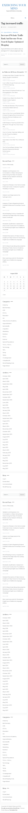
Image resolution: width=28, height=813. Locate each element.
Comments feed (7, 484)
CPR (4, 310)
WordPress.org (7, 487)
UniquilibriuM (6, 360)
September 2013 (7, 434)
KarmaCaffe (6, 326)
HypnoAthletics (8, 32)
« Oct (4, 294)
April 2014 (5, 423)
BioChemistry (6, 307)
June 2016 (5, 402)
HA (2, 32)
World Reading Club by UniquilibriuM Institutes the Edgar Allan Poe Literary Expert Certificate (13, 215)
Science (5, 339)
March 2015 (6, 413)
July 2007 (5, 466)
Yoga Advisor (6, 365)
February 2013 (7, 452)
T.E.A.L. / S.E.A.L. (7, 344)
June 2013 (5, 442)
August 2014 (6, 421)
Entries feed (6, 481)
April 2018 (5, 389)
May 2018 (5, 386)
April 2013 (5, 447)
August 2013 (6, 437)
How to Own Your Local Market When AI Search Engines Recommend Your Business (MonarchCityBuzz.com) (13, 115)
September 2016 (7, 400)
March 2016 (6, 408)
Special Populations (8, 342)
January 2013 (6, 455)
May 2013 (5, 444)
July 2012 (5, 458)
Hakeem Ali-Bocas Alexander (14, 72)
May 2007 (5, 468)
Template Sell (13, 810)
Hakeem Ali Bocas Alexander (15, 54)
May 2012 (5, 460)
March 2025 (6, 381)
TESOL (4, 355)
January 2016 (6, 410)
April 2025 (5, 378)
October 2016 (6, 397)
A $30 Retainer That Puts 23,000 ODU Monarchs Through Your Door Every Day (13, 124)
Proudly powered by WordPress (10, 808)
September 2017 (7, 394)
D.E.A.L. (5, 313)
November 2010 (7, 463)
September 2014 (7, 418)
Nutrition (5, 334)
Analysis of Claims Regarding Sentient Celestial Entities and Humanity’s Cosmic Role (14, 205)
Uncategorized (7, 358)
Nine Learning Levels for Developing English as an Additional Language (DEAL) (13, 260)
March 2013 (6, 450)
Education (5, 315)
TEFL (4, 350)
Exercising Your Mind (14, 7)
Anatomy (5, 305)
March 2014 (6, 426)
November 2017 (7, 392)
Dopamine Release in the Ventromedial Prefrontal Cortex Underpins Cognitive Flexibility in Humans (14, 186)
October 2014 (6, 415)
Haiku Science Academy (9, 321)
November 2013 (7, 429)
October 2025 (7, 376)
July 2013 (5, 439)
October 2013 (6, 431)
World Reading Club (8, 363)
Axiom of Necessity (8, 164)
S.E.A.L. (5, 336)
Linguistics (5, 328)
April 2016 (5, 405)
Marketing (15, 32)
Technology (6, 347)
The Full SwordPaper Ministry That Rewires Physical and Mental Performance (12, 149)
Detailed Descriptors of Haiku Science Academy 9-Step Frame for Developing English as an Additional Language (14, 237)
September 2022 (7, 384)
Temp (4, 352)
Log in (4, 479)
